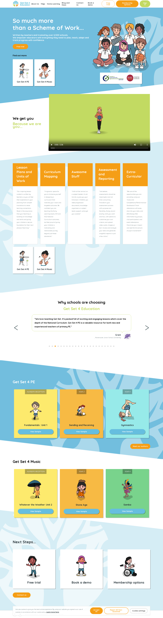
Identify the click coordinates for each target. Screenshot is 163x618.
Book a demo (91, 4)
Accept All (96, 611)
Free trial (108, 4)
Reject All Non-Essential (116, 611)
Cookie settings (138, 611)
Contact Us (79, 4)
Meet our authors (140, 446)
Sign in (145, 4)
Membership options (127, 4)
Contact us (21, 595)
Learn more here (52, 612)
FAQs (43, 4)
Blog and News (66, 4)
